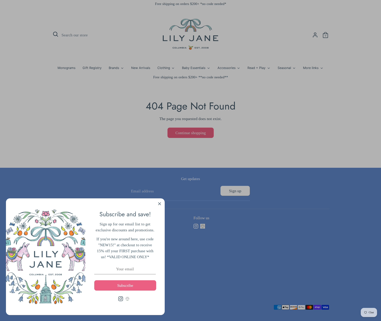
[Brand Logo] (127, 298)
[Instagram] (120, 298)
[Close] (159, 203)
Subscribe (125, 285)
